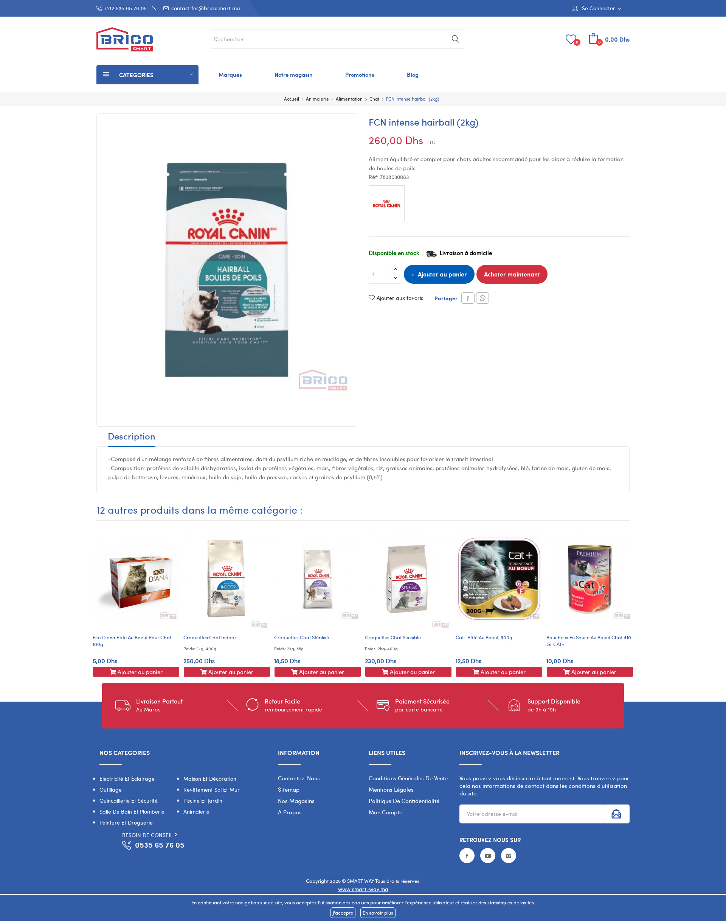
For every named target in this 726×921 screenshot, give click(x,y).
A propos (290, 812)
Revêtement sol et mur (211, 789)
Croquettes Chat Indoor (209, 637)
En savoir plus (378, 912)
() (577, 42)
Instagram (508, 855)
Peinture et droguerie (126, 822)
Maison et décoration (209, 778)
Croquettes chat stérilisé (301, 637)
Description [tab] (131, 437)
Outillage (110, 789)
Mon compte (385, 812)
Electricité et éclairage (127, 778)
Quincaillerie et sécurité (128, 800)
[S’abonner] (616, 814)
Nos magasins (296, 801)
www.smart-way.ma (363, 889)
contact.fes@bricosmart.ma (205, 8)
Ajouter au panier (442, 274)
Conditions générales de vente (408, 778)
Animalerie (196, 811)
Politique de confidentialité (404, 801)
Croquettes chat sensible (393, 637)
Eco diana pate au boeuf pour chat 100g (132, 641)
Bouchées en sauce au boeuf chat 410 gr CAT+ (588, 641)
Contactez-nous (299, 778)
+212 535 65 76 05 (125, 8)
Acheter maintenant (512, 274)
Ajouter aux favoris (400, 297)
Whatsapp (482, 298)
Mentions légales (391, 789)
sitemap (288, 789)
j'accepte (343, 912)
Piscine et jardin (202, 800)
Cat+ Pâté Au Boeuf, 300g (484, 637)
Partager (468, 298)
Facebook (467, 855)
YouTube (487, 855)
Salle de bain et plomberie (131, 811)
